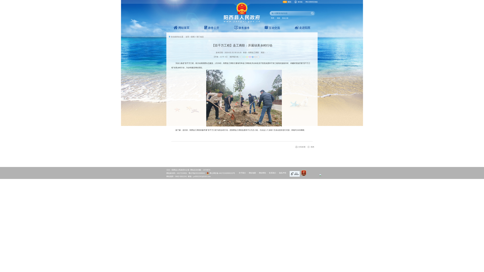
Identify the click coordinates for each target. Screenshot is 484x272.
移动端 (300, 2)
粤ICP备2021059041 (197, 173)
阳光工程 (285, 18)
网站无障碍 (309, 2)
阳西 (278, 18)
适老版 (315, 2)
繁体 (289, 2)
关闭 (312, 147)
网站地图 (252, 173)
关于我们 (242, 173)
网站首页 (183, 27)
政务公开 (213, 27)
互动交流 (274, 27)
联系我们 (272, 173)
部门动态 (200, 37)
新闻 (193, 37)
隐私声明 (282, 173)
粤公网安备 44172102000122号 (222, 173)
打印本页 (302, 147)
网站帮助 (262, 173)
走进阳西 (304, 27)
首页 (187, 37)
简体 (284, 2)
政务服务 (244, 27)
